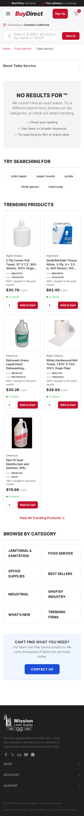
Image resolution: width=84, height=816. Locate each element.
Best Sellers (60, 574)
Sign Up (60, 13)
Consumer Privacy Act (62, 809)
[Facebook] (6, 754)
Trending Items (56, 614)
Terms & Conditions (15, 809)
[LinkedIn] (19, 754)
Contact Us (42, 669)
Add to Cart (27, 305)
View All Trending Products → (42, 518)
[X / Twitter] (12, 754)
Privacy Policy (38, 809)
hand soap (56, 186)
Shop (8, 764)
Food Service (23, 48)
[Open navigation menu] (8, 14)
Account (12, 774)
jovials (69, 176)
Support (11, 785)
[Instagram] (32, 754)
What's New (19, 615)
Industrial (18, 594)
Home (6, 48)
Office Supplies (16, 573)
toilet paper (19, 176)
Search (70, 36)
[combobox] (32, 36)
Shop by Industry (57, 594)
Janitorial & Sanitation (20, 553)
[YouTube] (26, 754)
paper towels (46, 176)
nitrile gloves (30, 186)
